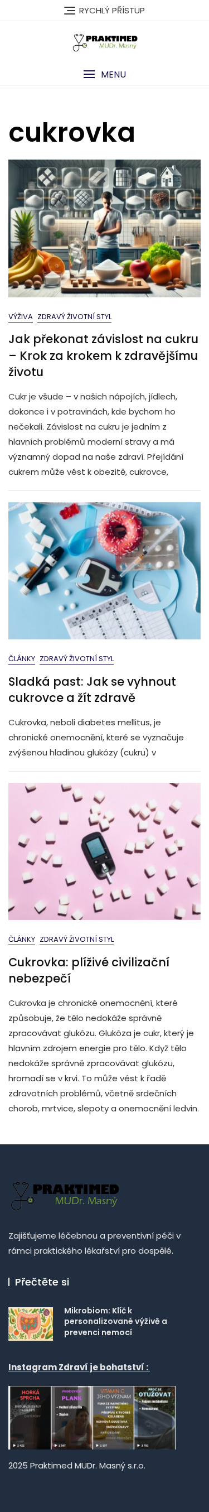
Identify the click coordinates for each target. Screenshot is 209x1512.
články (21, 658)
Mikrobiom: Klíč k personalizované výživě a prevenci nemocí (115, 1321)
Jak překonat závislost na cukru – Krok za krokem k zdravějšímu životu (103, 355)
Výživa (20, 316)
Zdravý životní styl (74, 316)
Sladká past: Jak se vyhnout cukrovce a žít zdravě (92, 689)
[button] (104, 74)
